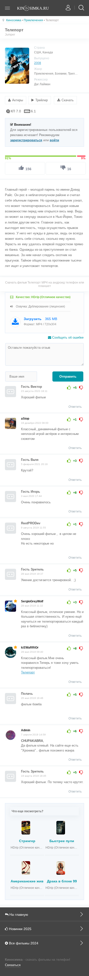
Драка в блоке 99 (62, 881)
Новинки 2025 (19, 929)
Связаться (13, 965)
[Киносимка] (35, 8)
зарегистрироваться (26, 140)
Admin (25, 730)
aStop (25, 418)
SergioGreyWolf (32, 601)
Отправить (67, 376)
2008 (37, 63)
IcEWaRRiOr (30, 647)
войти (54, 140)
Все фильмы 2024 (23, 943)
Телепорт (28, 672)
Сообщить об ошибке (67, 337)
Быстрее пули (61, 841)
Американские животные (32, 881)
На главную (18, 914)
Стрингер (27, 841)
